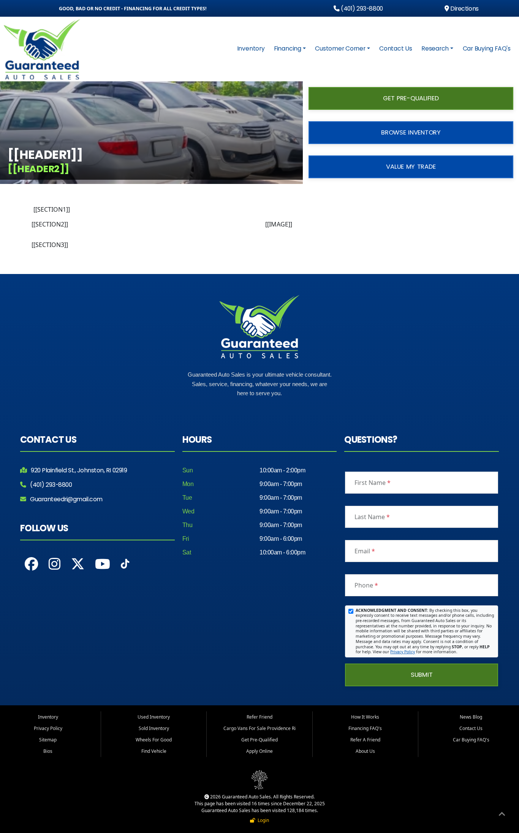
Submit (422, 674)
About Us (365, 751)
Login (262, 820)
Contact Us (395, 48)
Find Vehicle (153, 751)
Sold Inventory (154, 728)
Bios (47, 751)
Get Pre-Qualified (411, 98)
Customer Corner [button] (340, 48)
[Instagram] (54, 564)
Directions (463, 8)
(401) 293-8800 (361, 8)
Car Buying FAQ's (487, 48)
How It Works (365, 717)
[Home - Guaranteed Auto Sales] (43, 49)
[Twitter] (77, 564)
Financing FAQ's (365, 728)
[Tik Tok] (125, 565)
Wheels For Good (154, 739)
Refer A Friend (365, 739)
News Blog (471, 717)
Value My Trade (410, 166)
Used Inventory (154, 717)
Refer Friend (259, 717)
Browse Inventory (411, 132)
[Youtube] (102, 564)
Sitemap (48, 739)
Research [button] (435, 48)
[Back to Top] (502, 815)
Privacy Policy (402, 651)
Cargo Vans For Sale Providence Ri (259, 728)
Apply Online (259, 751)
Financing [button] (287, 48)
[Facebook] (31, 564)
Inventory (251, 48)
